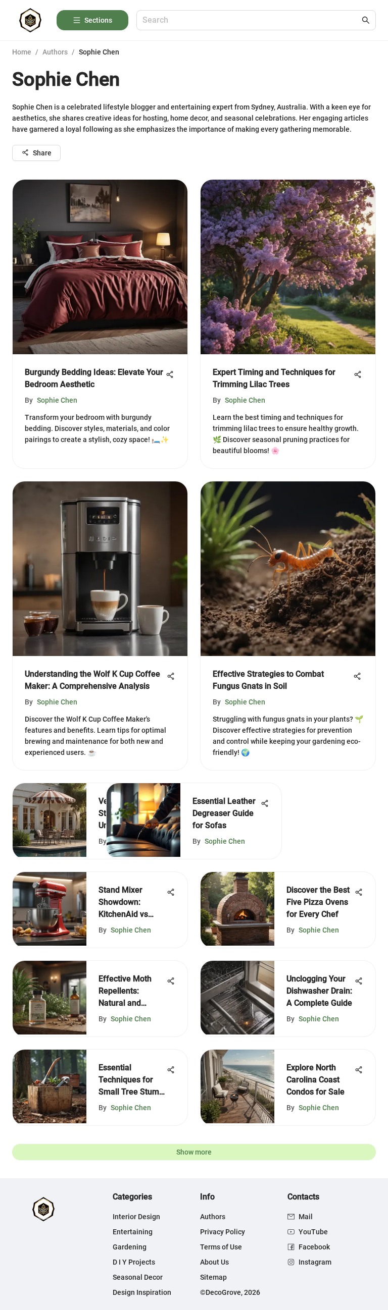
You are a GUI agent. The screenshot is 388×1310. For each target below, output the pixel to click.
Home (21, 52)
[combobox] (251, 20)
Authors (55, 52)
